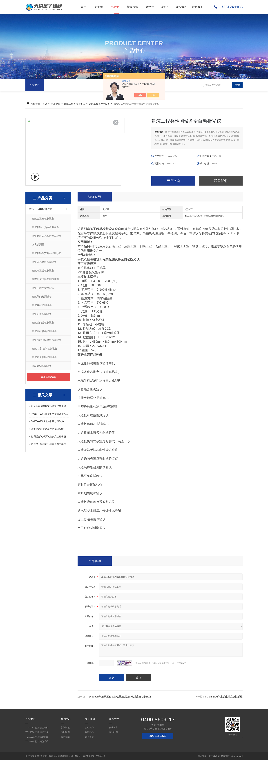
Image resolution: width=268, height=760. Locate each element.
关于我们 (99, 7)
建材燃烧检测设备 (42, 366)
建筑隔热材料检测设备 (44, 262)
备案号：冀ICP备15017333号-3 (89, 756)
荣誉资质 (89, 737)
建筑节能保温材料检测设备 (47, 340)
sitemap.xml (237, 756)
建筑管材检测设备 (42, 305)
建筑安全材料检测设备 (44, 357)
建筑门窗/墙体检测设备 (44, 348)
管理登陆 (225, 756)
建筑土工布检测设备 (43, 218)
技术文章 (148, 7)
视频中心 (165, 7)
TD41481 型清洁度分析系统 (36, 728)
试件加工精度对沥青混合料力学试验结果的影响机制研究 (50, 444)
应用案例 (65, 732)
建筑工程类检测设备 (99, 103)
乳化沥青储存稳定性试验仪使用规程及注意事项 (50, 406)
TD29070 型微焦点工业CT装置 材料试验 (36, 732)
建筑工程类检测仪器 (74, 103)
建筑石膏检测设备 (42, 314)
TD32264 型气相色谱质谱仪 (36, 742)
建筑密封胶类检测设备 (44, 331)
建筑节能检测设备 (42, 296)
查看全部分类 (48, 377)
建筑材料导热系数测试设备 (47, 236)
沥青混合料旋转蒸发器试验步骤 (47, 429)
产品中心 (116, 7)
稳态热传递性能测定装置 (45, 279)
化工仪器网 (214, 756)
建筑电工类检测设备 (43, 270)
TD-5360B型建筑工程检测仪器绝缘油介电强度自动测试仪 (119, 696)
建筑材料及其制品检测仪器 (47, 253)
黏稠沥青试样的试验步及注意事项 (48, 436)
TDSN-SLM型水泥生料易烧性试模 (224, 696)
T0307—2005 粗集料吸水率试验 (47, 421)
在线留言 (181, 7)
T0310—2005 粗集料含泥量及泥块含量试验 (50, 413)
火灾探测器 (38, 244)
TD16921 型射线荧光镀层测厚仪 (36, 737)
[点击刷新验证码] (124, 663)
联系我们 (197, 7)
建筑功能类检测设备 (43, 322)
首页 (83, 7)
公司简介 (89, 727)
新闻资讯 (132, 7)
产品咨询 (173, 181)
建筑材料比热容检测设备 (45, 227)
